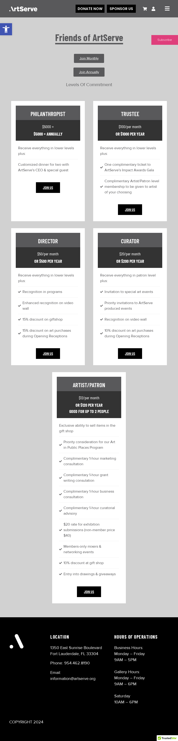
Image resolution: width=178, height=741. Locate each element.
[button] (6, 29)
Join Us (48, 187)
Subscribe (165, 40)
